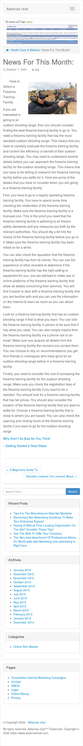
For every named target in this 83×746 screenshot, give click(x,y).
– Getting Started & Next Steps (25, 445)
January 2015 (22, 618)
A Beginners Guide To (22, 470)
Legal (14, 690)
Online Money (20, 694)
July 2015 (19, 594)
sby (37, 69)
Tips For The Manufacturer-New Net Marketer (42, 513)
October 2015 (22, 582)
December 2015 (23, 574)
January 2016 (22, 570)
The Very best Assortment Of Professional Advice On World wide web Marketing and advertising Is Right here (44, 541)
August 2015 (21, 590)
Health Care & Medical (25, 50)
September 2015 (24, 586)
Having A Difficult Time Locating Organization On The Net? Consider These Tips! (44, 527)
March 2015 (21, 610)
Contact (16, 682)
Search (72, 491)
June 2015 (20, 598)
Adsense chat (17, 8)
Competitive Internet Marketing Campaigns (38, 678)
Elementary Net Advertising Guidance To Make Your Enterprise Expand (43, 519)
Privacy (16, 698)
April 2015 (19, 606)
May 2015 (19, 602)
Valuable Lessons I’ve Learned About (51, 476)
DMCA (15, 686)
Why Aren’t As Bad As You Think (26, 438)
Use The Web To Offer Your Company (37, 533)
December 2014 (23, 622)
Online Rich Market (25, 647)
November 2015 (23, 578)
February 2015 (22, 614)
